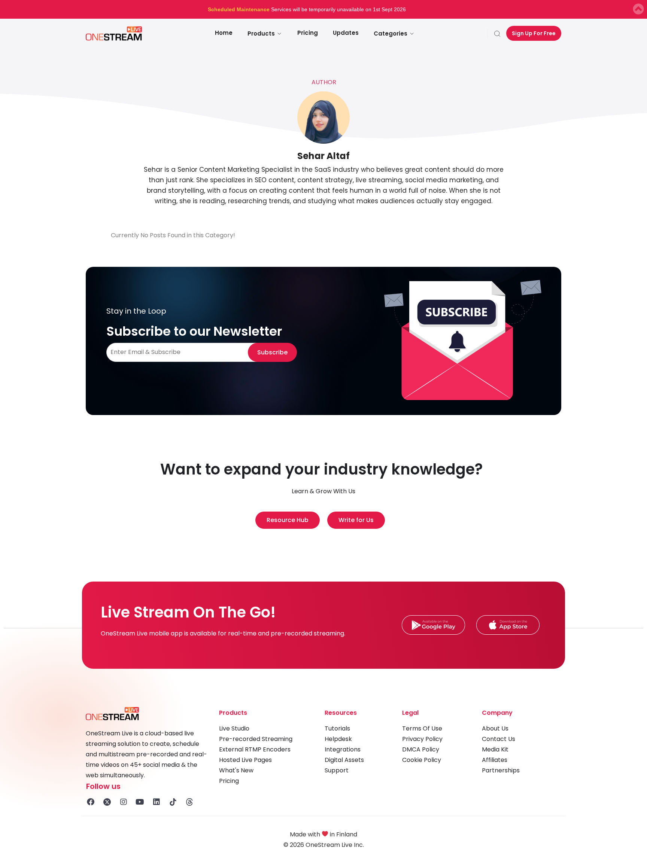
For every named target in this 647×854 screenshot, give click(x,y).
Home (224, 33)
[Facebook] (90, 801)
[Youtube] (140, 801)
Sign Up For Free (534, 33)
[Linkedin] (156, 801)
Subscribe (272, 352)
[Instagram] (123, 801)
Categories (390, 33)
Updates (346, 33)
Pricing (307, 33)
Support (337, 770)
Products (261, 33)
